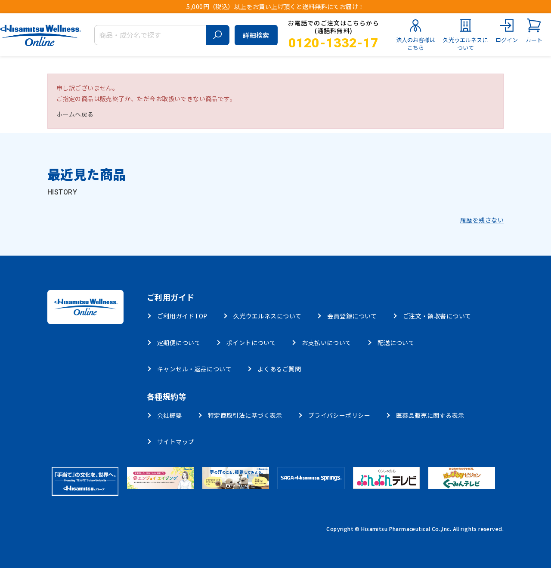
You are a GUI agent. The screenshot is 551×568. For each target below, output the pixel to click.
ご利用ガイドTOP (182, 316)
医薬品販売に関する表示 (430, 415)
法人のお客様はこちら (415, 44)
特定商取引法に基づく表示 (245, 415)
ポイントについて (251, 342)
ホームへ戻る (75, 114)
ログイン (506, 40)
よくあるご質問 (279, 368)
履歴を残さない (482, 220)
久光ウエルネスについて (465, 44)
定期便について (179, 342)
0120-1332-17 (333, 42)
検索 (217, 35)
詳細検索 (256, 35)
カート (534, 40)
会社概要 (169, 415)
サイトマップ (176, 441)
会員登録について (352, 316)
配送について (396, 342)
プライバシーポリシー (339, 415)
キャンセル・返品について (194, 368)
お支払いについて (326, 342)
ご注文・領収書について (437, 316)
